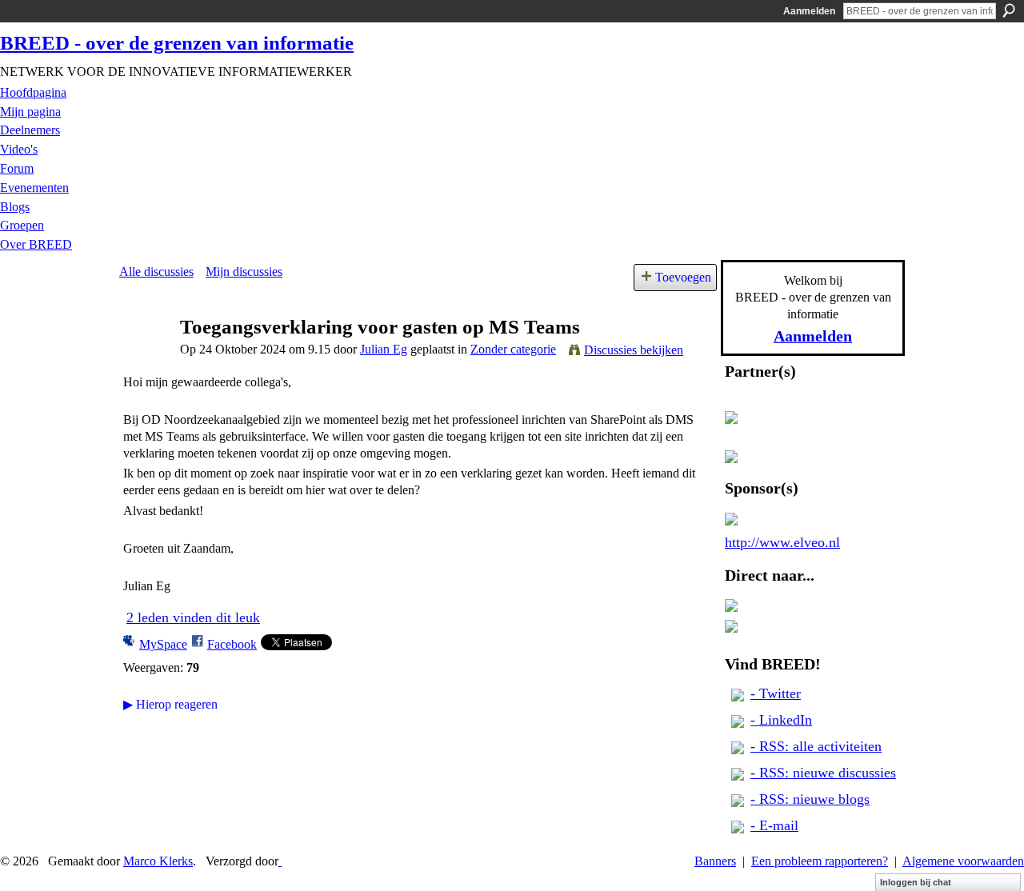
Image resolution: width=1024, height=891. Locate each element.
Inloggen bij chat (915, 882)
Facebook (232, 644)
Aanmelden (809, 11)
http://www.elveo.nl (782, 542)
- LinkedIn (781, 720)
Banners (715, 861)
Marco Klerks (158, 861)
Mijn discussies (244, 271)
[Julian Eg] (144, 357)
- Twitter (775, 693)
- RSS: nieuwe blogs (810, 799)
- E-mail (774, 825)
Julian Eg (383, 349)
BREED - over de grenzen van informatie (177, 43)
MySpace (163, 644)
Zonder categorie (513, 349)
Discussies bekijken (633, 350)
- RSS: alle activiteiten (816, 746)
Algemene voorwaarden (963, 861)
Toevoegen (683, 277)
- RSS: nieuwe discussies (823, 773)
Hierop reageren (170, 704)
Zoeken (1008, 10)
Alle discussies (156, 271)
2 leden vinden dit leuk (193, 617)
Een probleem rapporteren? (819, 861)
